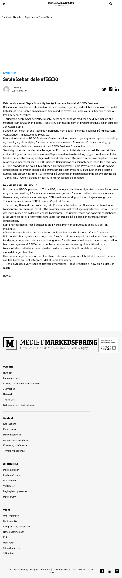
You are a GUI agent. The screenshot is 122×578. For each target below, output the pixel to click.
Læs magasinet (11, 378)
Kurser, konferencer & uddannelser (22, 383)
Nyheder (17, 17)
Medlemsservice (12, 435)
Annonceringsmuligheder (16, 440)
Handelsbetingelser (13, 532)
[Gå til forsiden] (7, 4)
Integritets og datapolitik (16, 526)
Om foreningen (11, 516)
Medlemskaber (11, 470)
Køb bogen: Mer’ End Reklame (19, 405)
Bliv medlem (10, 481)
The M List (9, 400)
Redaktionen (10, 429)
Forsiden (6, 17)
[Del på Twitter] (104, 89)
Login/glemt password (15, 491)
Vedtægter (9, 486)
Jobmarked (9, 389)
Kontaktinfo (9, 424)
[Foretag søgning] (110, 4)
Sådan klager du (11, 548)
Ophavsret (8, 543)
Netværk (8, 394)
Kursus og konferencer (15, 445)
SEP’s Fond (9, 553)
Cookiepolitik (10, 521)
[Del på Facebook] (110, 89)
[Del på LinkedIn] (117, 89)
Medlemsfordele (12, 475)
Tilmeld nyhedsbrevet (15, 451)
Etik (5, 537)
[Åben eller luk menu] (118, 4)
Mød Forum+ (10, 497)
